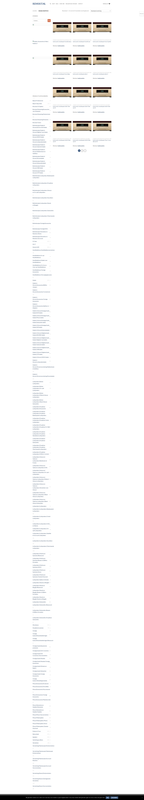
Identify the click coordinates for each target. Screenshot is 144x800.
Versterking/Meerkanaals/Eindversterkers (43, 745)
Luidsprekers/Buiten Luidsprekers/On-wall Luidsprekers (38, 388)
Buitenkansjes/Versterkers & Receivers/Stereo (40, 232)
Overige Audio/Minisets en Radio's (40, 667)
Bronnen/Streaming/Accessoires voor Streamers (41, 110)
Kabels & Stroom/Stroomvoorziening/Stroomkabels (43, 375)
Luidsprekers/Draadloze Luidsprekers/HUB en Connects (41, 453)
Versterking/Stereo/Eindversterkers (42, 773)
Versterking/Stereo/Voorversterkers (42, 786)
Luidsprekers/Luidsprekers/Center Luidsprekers (41, 517)
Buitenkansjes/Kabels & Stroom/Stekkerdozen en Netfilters (39, 151)
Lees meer (114, 797)
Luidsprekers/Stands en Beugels (41, 582)
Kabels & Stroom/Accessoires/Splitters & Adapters (41, 306)
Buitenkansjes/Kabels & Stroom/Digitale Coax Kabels (40, 131)
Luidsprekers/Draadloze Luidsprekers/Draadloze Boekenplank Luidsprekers (39, 413)
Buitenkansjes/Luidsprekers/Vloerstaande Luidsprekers (43, 217)
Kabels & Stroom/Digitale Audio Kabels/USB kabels (41, 348)
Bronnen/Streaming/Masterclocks (41, 114)
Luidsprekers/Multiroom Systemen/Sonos (39, 571)
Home (35, 11)
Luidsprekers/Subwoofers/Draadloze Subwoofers (42, 618)
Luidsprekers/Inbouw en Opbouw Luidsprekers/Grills (40, 466)
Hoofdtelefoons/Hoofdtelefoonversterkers (44, 250)
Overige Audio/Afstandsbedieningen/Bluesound (43, 639)
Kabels (34, 280)
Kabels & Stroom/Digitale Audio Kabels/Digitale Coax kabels (41, 338)
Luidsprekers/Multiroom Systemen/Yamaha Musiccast (40, 575)
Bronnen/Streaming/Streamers (41, 119)
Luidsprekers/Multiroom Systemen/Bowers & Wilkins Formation (40, 560)
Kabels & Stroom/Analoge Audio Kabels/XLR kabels (41, 326)
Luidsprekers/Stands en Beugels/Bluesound (39, 586)
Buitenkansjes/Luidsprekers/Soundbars (43, 197)
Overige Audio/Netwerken (39, 671)
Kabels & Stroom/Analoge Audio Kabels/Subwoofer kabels (41, 321)
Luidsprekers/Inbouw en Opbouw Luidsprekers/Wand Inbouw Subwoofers (40, 501)
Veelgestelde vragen (71, 3)
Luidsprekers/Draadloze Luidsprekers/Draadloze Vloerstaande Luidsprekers (39, 447)
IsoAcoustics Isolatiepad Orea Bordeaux (62, 41)
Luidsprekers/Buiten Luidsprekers (38, 382)
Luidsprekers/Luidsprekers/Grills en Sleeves (41, 524)
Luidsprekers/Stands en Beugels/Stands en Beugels (39, 598)
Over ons (61, 3)
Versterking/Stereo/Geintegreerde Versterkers (41, 779)
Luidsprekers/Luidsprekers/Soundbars (42, 540)
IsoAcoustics (61, 45)
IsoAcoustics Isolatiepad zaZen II (100, 74)
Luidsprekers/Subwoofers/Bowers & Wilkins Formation (41, 611)
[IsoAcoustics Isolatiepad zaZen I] (82, 60)
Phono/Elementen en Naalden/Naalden (38, 711)
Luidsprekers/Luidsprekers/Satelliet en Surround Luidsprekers (42, 534)
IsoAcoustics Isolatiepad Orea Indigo (61, 74)
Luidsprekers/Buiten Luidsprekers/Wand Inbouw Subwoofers (40, 401)
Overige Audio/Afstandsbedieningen (40, 634)
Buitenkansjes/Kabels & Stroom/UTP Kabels (39, 172)
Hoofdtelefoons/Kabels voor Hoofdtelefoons (40, 261)
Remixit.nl (39, 4)
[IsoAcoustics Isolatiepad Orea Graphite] (102, 27)
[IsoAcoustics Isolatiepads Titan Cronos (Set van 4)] (102, 126)
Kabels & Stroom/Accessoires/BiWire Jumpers (40, 285)
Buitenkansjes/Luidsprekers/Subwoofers (43, 210)
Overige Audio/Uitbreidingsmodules (40, 679)
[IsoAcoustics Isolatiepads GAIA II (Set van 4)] (82, 92)
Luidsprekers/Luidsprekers (39, 506)
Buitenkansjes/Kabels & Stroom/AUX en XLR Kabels (40, 126)
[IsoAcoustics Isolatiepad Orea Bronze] (82, 27)
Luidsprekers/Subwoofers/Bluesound (42, 605)
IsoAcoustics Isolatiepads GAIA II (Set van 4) (81, 107)
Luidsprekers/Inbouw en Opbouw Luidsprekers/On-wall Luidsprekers (41, 472)
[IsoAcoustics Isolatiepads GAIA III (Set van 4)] (62, 126)
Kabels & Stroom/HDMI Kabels (41, 357)
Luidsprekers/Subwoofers (39, 602)
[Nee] (142, 798)
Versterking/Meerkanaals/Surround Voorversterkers (42, 767)
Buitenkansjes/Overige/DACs (40, 228)
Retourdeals (36, 734)
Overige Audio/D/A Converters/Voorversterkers (40, 654)
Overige (35, 630)
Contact (80, 3)
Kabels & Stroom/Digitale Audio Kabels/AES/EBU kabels (41, 334)
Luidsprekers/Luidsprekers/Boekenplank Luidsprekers (43, 510)
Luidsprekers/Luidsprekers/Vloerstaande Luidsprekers (43, 547)
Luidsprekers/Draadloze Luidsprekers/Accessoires (39, 407)
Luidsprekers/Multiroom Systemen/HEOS (39, 566)
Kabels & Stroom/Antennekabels (41, 330)
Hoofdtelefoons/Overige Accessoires (39, 271)
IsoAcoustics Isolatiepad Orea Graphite (102, 41)
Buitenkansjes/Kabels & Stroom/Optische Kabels (39, 145)
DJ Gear (35, 241)
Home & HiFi (36, 247)
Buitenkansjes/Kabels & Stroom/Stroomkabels (39, 157)
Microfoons (36, 625)
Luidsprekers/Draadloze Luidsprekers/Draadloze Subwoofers (39, 440)
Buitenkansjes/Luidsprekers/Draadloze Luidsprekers (43, 184)
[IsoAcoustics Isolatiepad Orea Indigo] (62, 60)
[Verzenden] (49, 20)
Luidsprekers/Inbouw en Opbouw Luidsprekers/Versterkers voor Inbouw (40, 486)
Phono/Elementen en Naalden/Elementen (38, 706)
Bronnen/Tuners (37, 122)
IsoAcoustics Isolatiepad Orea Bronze (81, 41)
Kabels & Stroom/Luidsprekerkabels (39, 361)
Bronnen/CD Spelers (38, 106)
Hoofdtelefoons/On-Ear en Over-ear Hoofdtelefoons (40, 266)
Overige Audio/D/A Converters (41, 650)
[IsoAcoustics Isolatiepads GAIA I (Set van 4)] (62, 92)
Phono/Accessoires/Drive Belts (41, 686)
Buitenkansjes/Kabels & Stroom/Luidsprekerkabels (39, 141)
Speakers (35, 737)
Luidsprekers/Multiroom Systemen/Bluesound (39, 554)
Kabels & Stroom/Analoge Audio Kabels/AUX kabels (41, 311)
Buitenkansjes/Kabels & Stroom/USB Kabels (39, 167)
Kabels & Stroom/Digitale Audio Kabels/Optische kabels (41, 343)
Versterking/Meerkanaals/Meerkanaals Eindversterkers (43, 752)
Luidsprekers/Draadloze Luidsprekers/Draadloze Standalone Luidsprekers (39, 433)
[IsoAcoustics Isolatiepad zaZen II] (102, 60)
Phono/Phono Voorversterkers (41, 714)
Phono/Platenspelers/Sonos (40, 723)
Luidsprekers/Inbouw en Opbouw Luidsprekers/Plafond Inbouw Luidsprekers (41, 479)
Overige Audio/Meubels (39, 658)
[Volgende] (85, 150)
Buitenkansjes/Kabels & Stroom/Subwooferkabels (39, 162)
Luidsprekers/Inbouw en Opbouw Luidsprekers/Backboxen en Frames (40, 459)
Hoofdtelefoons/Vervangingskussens (42, 275)
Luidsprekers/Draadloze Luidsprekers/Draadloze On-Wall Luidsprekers (41, 427)
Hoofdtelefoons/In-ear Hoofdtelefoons (38, 256)
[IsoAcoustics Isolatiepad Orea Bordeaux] (62, 27)
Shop (53, 3)
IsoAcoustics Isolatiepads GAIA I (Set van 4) (61, 107)
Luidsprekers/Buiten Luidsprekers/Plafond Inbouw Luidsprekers (40, 395)
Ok (107, 797)
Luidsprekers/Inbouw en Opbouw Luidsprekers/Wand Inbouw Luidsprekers (40, 494)
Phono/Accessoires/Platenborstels (42, 699)
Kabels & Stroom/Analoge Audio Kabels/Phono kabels (41, 316)
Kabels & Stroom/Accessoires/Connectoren (41, 291)
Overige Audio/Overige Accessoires (39, 675)
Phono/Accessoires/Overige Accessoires (40, 695)
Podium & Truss (37, 731)
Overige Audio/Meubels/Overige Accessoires (41, 662)
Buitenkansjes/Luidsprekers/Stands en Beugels (42, 204)
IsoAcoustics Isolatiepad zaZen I (80, 74)
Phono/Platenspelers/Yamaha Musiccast (40, 727)
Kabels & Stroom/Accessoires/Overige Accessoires (40, 299)
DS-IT (34, 244)
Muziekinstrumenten (38, 628)
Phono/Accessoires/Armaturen (41, 683)
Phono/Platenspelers (38, 717)
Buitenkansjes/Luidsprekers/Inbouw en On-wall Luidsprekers (42, 191)
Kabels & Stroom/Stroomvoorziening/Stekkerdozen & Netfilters (43, 366)
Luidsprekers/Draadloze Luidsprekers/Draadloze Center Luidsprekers (41, 420)
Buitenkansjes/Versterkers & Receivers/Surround (40, 237)
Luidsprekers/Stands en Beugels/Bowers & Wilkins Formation (39, 592)
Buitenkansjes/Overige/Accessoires (42, 223)
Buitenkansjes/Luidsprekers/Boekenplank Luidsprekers (43, 176)
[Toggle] (50, 103)
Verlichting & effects (38, 740)
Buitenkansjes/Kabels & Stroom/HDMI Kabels (39, 136)
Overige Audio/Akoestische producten (40, 647)
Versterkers (36, 743)
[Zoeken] (50, 3)
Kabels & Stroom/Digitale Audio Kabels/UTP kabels (41, 353)
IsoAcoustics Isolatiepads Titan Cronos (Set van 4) (102, 141)
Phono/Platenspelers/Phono (40, 720)
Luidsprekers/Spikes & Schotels (41, 579)
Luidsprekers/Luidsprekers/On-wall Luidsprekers (41, 529)
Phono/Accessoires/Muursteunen (41, 689)
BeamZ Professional (38, 100)
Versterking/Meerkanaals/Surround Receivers (42, 759)
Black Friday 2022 (37, 103)
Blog (57, 3)
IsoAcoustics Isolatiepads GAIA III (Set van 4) (61, 141)
